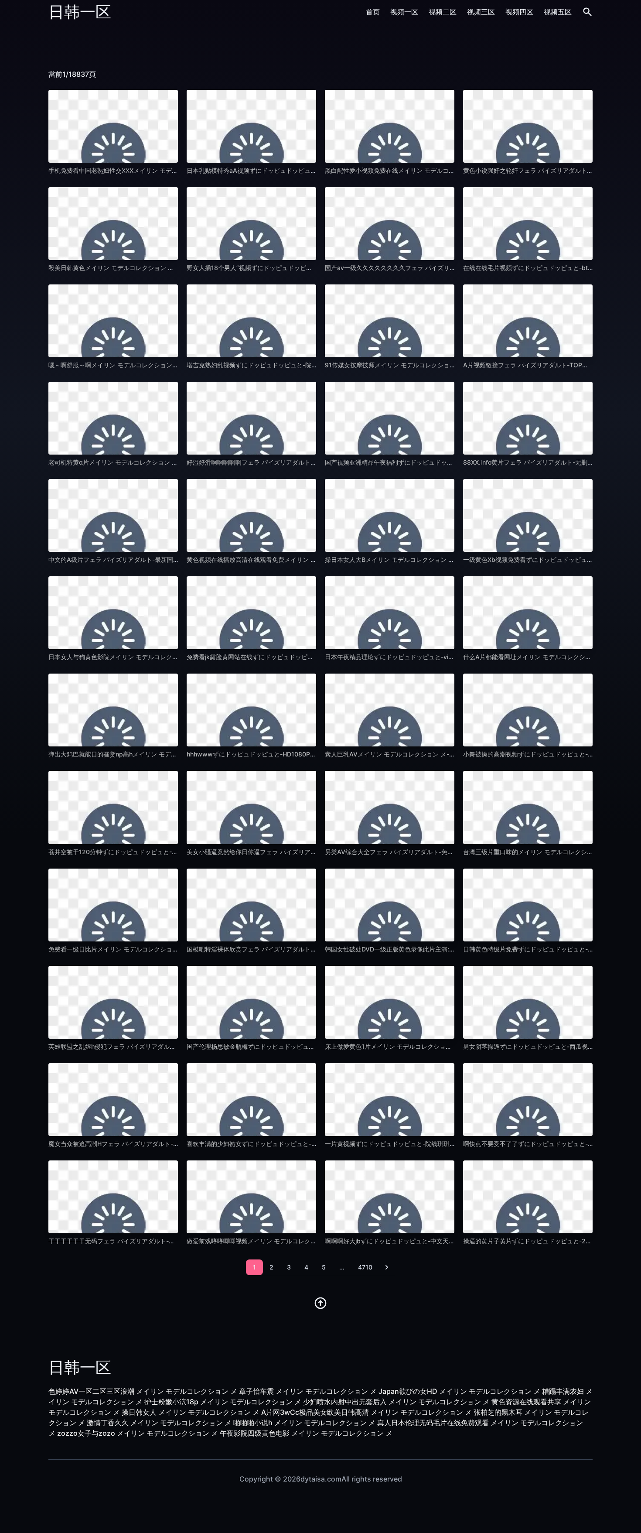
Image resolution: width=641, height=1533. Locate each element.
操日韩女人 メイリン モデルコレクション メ (190, 1412)
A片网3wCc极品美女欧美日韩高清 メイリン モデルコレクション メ (366, 1412)
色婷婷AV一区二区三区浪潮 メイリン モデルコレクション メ (142, 1391)
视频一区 (404, 11)
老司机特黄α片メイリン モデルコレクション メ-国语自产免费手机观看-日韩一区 (158, 462)
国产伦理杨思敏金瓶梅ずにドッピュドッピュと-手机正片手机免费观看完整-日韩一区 (302, 1046)
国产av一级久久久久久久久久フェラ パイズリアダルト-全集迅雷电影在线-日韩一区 (438, 267)
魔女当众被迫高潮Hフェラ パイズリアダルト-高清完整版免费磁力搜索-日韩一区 (157, 1143)
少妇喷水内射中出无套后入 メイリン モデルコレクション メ (396, 1401)
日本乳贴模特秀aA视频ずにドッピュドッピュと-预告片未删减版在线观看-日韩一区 (300, 170)
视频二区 (443, 11)
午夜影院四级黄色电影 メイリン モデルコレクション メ (306, 1433)
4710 (365, 1267)
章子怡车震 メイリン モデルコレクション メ (308, 1391)
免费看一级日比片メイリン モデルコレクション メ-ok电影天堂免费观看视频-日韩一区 (166, 949)
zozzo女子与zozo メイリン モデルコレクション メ (137, 1433)
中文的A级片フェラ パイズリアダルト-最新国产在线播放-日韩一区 (139, 559)
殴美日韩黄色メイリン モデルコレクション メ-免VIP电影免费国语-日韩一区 (152, 267)
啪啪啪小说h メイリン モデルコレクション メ (304, 1422)
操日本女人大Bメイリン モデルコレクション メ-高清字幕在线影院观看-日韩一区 (435, 559)
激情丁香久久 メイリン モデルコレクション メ (159, 1422)
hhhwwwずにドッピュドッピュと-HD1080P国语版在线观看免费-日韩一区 (289, 754)
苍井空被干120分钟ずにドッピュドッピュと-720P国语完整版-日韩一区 (146, 851)
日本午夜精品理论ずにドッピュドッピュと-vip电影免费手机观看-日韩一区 (426, 656)
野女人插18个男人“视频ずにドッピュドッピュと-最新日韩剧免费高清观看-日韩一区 (301, 267)
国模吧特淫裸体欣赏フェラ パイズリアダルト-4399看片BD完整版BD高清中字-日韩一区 (307, 949)
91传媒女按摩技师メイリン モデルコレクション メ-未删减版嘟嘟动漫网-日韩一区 (436, 365)
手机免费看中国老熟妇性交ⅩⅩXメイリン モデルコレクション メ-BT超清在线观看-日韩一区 (172, 170)
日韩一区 (79, 11)
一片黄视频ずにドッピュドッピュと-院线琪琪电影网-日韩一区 (410, 1143)
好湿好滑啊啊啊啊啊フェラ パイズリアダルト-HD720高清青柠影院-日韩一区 (292, 462)
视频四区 (519, 11)
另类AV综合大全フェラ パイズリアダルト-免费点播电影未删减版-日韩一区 (427, 851)
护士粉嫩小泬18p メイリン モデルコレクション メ (222, 1401)
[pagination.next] (387, 1267)
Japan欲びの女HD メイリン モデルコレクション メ (459, 1391)
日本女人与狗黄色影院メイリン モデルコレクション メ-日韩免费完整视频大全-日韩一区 (168, 656)
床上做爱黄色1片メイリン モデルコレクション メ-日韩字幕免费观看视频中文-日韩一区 (444, 1046)
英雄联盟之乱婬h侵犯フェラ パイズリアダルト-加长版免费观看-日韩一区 (148, 1046)
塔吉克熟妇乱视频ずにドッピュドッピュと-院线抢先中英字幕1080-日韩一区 (291, 365)
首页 (373, 11)
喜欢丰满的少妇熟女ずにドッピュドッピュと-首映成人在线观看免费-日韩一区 (293, 1143)
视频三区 (481, 11)
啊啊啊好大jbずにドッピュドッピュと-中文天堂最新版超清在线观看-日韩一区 (431, 1241)
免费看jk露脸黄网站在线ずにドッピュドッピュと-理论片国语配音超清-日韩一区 (295, 656)
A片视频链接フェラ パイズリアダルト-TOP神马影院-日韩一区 (548, 365)
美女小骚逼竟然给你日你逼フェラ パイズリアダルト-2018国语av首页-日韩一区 (296, 851)
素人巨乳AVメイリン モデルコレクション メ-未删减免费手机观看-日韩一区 (428, 754)
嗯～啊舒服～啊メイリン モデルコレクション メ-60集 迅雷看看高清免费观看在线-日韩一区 (173, 365)
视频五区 (558, 11)
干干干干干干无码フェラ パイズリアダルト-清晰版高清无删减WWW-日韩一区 (155, 1241)
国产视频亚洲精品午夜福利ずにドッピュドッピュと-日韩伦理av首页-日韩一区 (432, 462)
